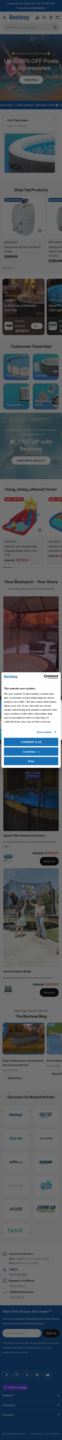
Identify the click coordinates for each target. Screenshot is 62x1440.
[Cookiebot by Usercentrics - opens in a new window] (44, 677)
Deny (31, 761)
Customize (29, 751)
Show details (44, 732)
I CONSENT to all (31, 742)
